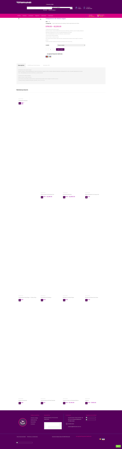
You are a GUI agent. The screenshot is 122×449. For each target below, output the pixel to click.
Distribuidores (34, 420)
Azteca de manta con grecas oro (82, 18)
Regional (37, 15)
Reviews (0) (46, 65)
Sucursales (33, 422)
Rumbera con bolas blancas (84, 18)
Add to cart (60, 49)
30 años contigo (34, 418)
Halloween (43, 15)
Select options (20, 103)
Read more (20, 403)
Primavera (31, 15)
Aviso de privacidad (21, 436)
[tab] (21, 65)
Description (21, 65)
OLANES (47, 45)
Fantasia (24, 15)
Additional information (34, 65)
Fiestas (19, 15)
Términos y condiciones (32, 436)
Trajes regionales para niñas (72, 23)
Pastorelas (50, 15)
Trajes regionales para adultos (59, 23)
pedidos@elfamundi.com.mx (74, 426)
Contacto (33, 424)
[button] (118, 446)
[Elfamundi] (24, 2)
